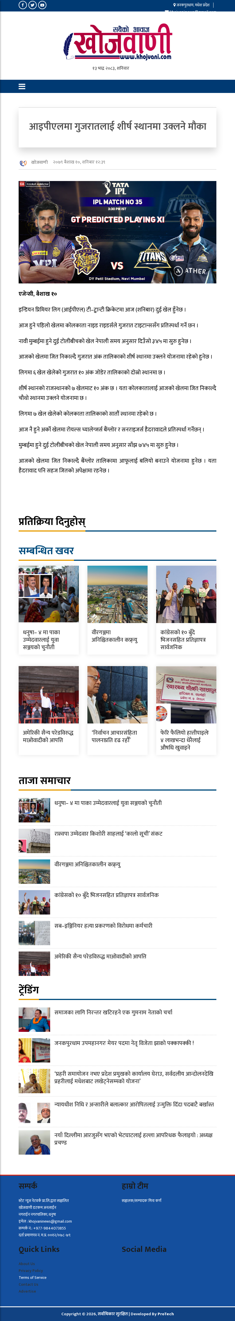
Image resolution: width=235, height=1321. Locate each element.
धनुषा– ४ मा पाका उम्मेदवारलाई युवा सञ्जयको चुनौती (41, 640)
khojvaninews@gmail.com (193, 12)
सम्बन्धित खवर (46, 551)
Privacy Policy (31, 1270)
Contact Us (28, 1284)
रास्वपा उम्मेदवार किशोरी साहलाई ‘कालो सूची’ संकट (108, 834)
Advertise (27, 1291)
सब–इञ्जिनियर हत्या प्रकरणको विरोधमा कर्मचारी (103, 926)
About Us (27, 1263)
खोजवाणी (39, 162)
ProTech (166, 1314)
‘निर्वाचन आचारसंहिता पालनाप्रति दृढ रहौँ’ (114, 736)
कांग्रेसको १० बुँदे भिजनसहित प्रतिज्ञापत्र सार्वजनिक (183, 640)
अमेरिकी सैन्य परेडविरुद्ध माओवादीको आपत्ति (48, 736)
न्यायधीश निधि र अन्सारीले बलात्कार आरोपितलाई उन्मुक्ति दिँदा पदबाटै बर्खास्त (134, 1105)
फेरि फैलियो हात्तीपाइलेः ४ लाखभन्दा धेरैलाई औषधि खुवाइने (184, 740)
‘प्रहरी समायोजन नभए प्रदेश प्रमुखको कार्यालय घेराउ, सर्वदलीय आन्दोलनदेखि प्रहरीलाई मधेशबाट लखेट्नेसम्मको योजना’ (134, 1077)
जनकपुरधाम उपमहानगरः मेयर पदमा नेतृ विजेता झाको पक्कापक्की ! (124, 1043)
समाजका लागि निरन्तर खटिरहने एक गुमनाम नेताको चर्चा (113, 1012)
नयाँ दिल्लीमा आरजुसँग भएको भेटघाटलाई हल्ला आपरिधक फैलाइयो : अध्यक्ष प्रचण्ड (133, 1139)
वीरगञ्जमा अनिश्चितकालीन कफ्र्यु (114, 636)
